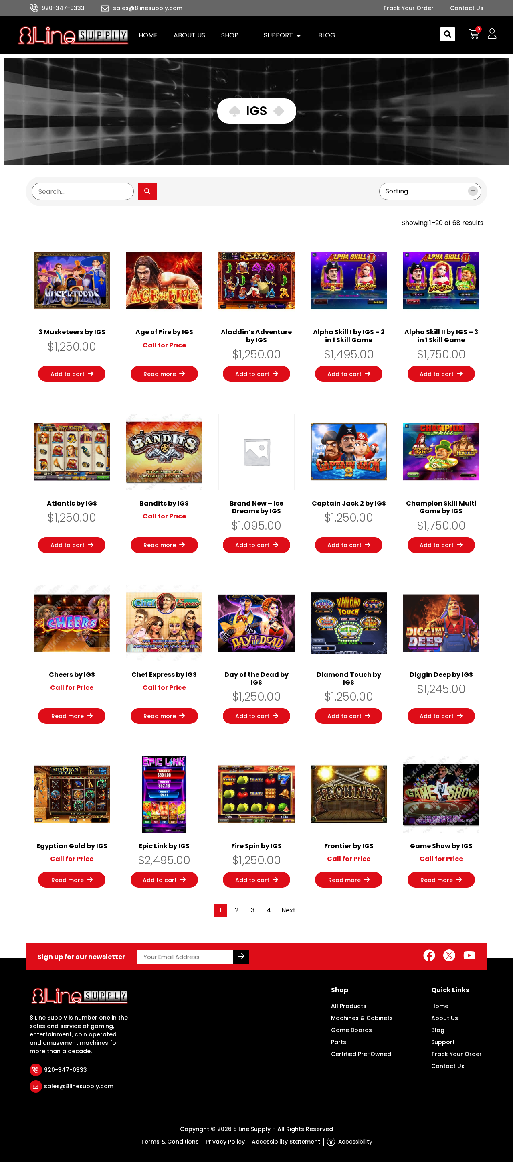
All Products (348, 1006)
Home (439, 1006)
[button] (234, 35)
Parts (338, 1042)
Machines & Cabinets (362, 1018)
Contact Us (448, 1066)
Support (443, 1042)
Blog (437, 1030)
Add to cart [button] (67, 374)
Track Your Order (456, 1054)
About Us (444, 1018)
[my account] (492, 34)
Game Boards (351, 1030)
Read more (159, 374)
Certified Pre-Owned (361, 1054)
